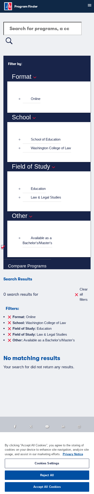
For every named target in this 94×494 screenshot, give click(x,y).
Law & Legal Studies (46, 197)
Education (38, 189)
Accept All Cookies (46, 487)
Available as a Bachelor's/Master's (37, 240)
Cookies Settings (47, 463)
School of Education (45, 139)
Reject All (47, 475)
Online (35, 99)
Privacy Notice (73, 454)
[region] (47, 463)
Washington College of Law (51, 148)
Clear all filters (84, 294)
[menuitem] (51, 99)
